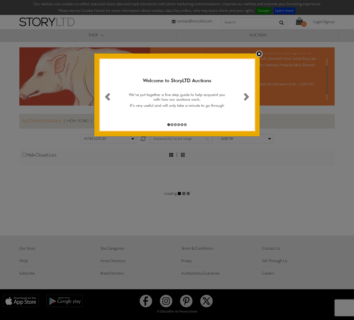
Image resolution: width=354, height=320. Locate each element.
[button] (106, 94)
